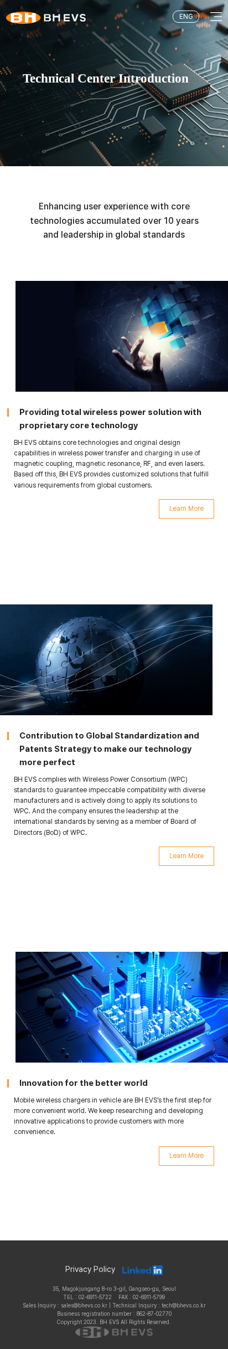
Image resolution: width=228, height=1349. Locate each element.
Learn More (186, 508)
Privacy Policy (90, 1269)
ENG (186, 16)
